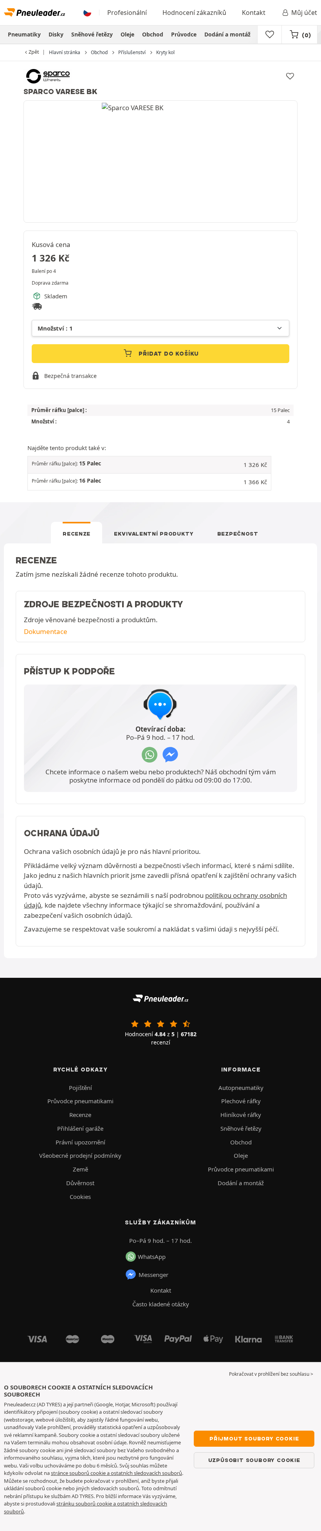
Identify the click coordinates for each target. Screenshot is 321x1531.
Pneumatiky (24, 34)
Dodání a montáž (227, 34)
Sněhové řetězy (92, 34)
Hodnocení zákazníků (194, 12)
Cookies (80, 1196)
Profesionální (127, 12)
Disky (56, 34)
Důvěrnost (80, 1183)
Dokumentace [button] (45, 631)
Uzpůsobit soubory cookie (254, 1460)
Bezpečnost (237, 533)
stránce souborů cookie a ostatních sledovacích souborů (116, 1473)
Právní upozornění (80, 1142)
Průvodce (184, 34)
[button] (149, 464)
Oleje (127, 34)
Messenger (153, 1275)
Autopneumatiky (240, 1087)
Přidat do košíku (168, 353)
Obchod (152, 34)
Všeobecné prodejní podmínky (80, 1155)
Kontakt (253, 12)
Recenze (76, 533)
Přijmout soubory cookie (254, 1438)
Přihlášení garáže (80, 1128)
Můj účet (304, 12)
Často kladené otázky (160, 1304)
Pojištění (80, 1087)
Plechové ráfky (241, 1101)
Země (80, 1169)
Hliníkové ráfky (240, 1115)
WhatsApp (152, 1256)
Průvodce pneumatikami (80, 1101)
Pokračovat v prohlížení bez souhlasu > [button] (271, 1374)
